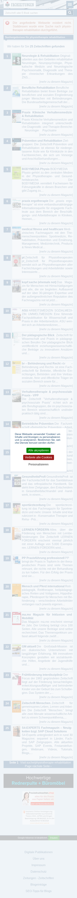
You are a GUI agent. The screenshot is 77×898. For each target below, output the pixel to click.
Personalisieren (38, 464)
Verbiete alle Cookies (38, 457)
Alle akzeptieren (38, 450)
